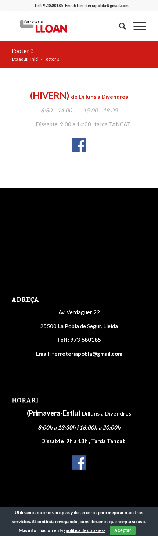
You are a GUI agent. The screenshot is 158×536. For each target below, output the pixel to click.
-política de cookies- (84, 530)
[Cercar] (119, 26)
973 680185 (85, 339)
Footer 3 (23, 51)
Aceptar (122, 530)
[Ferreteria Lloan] (65, 26)
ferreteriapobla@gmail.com (103, 5)
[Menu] (136, 26)
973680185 (53, 5)
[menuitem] (119, 26)
